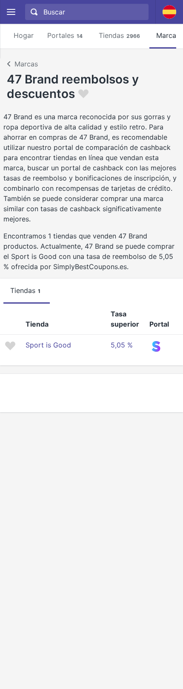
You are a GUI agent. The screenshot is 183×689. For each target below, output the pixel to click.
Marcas (26, 64)
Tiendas (119, 35)
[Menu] (10, 12)
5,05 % (122, 345)
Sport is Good (48, 345)
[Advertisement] (91, 393)
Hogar (24, 35)
